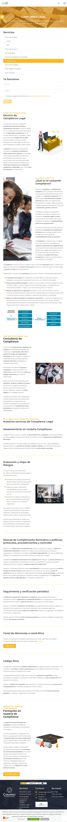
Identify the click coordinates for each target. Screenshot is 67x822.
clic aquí (40, 641)
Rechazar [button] (44, 819)
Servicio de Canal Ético (11, 65)
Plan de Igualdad (10, 53)
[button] (2, 17)
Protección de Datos (11, 37)
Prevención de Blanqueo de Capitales (16, 57)
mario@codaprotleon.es (45, 792)
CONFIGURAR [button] (21, 819)
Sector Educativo (10, 73)
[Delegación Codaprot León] (36, 797)
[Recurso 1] (9, 792)
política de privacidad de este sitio (39, 96)
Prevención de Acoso (11, 49)
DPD (7, 45)
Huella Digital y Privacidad (13, 69)
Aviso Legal (55, 792)
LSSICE (8, 41)
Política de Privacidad (57, 796)
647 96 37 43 (42, 794)
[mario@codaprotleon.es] (36, 792)
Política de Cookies (57, 794)
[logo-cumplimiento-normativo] (4, 3)
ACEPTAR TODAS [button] (33, 819)
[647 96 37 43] (36, 794)
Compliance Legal (10, 61)
